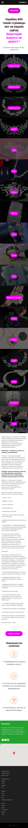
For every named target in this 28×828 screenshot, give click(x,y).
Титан (2, 797)
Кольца (2, 795)
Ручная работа (4, 809)
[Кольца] (14, 257)
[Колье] (14, 172)
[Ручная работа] (14, 404)
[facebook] (3, 740)
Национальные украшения (6, 799)
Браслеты (3, 791)
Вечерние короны (5, 775)
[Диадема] (14, 130)
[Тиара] (14, 151)
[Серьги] (14, 235)
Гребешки (3, 785)
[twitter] (5, 740)
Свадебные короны (5, 771)
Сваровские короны (5, 773)
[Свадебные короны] (14, 67)
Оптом (2, 814)
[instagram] (8, 740)
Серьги (2, 793)
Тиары (2, 783)
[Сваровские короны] (14, 88)
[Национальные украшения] (14, 299)
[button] (14, 753)
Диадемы (3, 781)
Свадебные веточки (5, 779)
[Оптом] (14, 425)
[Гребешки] (14, 193)
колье (2, 787)
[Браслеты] (14, 214)
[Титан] (14, 278)
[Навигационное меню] (2, 2)
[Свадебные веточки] (14, 109)
